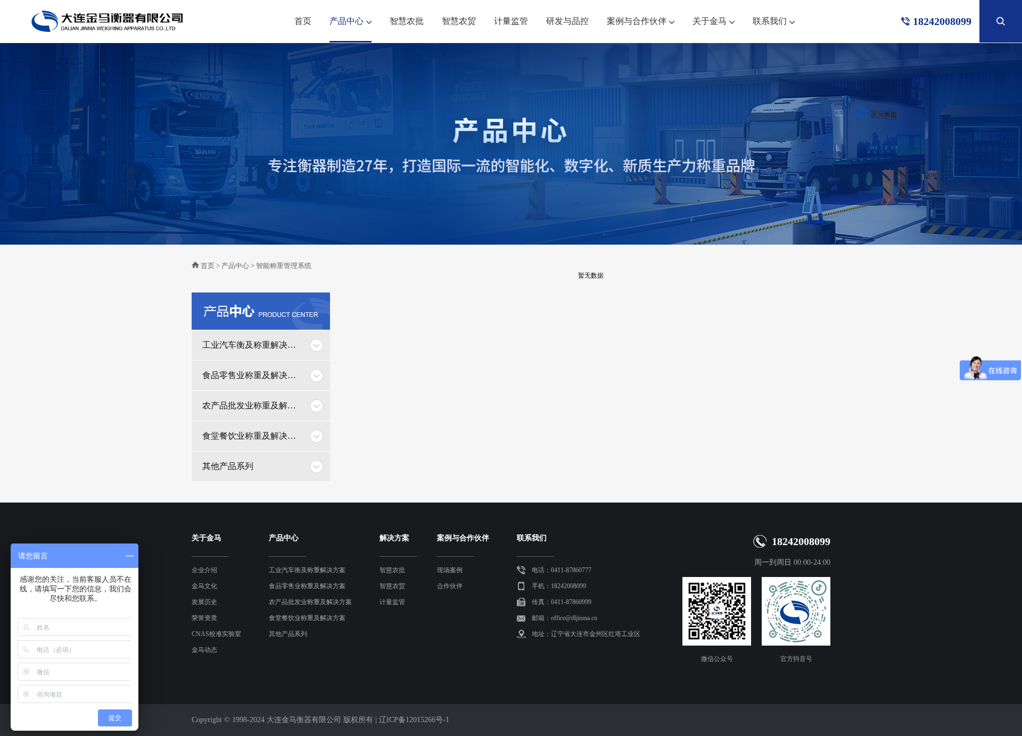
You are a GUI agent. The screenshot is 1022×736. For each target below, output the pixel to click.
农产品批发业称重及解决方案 (252, 405)
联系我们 (770, 21)
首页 (302, 21)
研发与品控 (567, 21)
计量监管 (511, 21)
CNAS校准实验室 (216, 634)
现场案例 (450, 570)
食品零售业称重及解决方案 (252, 375)
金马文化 (204, 586)
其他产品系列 (227, 466)
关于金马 (710, 21)
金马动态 (204, 650)
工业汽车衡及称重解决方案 (252, 344)
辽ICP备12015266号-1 (414, 720)
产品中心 (346, 21)
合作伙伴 (450, 586)
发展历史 (204, 602)
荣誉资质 (204, 618)
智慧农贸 (459, 21)
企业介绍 (204, 570)
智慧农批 (407, 21)
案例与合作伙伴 (636, 21)
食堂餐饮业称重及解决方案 (252, 435)
